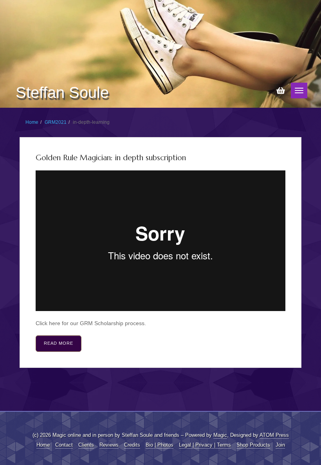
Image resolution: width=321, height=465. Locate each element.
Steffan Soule (62, 92)
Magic (220, 435)
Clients (86, 445)
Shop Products (253, 445)
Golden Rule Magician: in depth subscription (111, 157)
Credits (132, 445)
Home (31, 122)
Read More (58, 343)
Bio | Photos (159, 445)
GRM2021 (56, 122)
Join (280, 445)
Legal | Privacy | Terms (205, 445)
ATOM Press (274, 435)
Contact (64, 445)
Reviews (109, 445)
